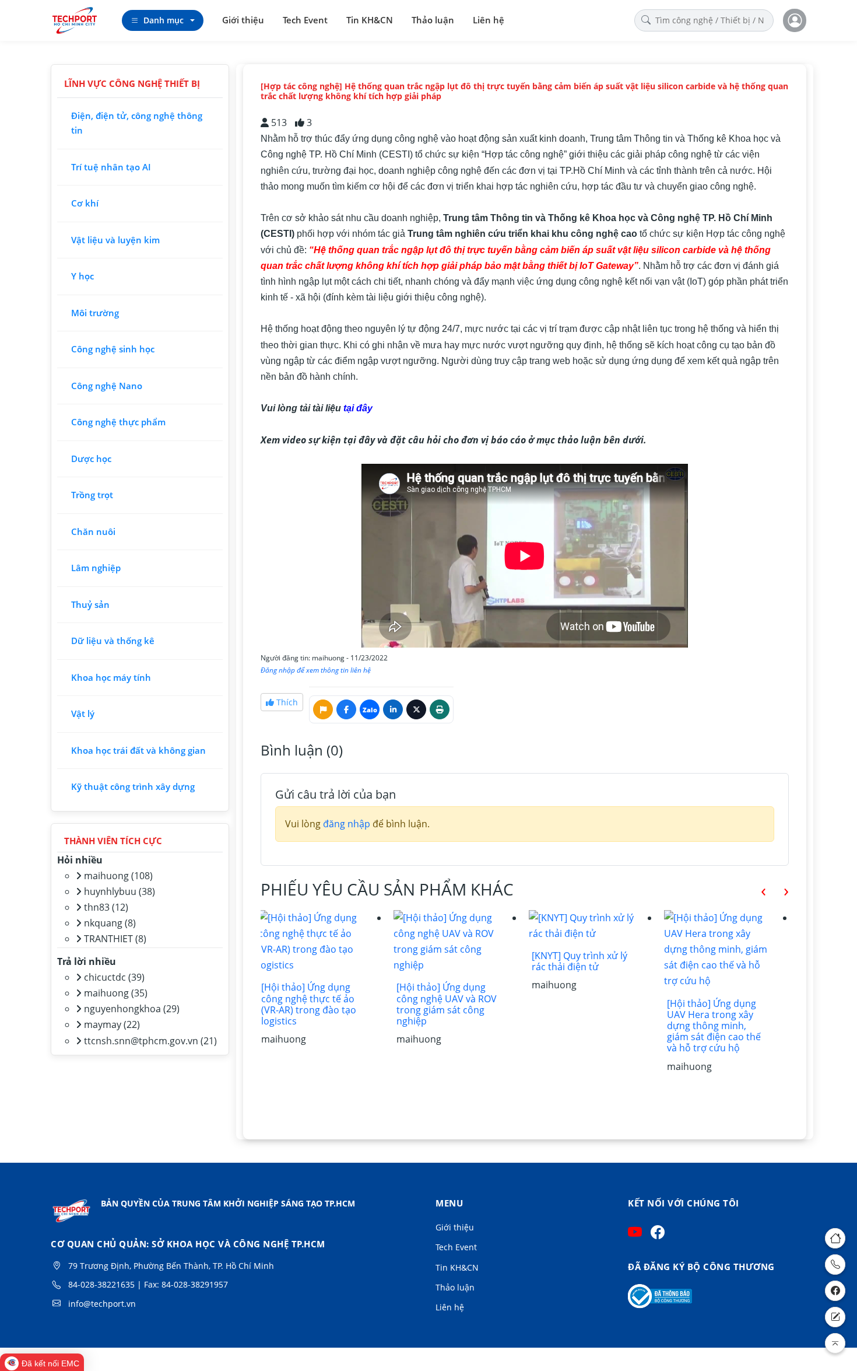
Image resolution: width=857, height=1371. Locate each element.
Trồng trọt (92, 495)
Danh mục (163, 20)
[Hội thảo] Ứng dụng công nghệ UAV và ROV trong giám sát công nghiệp (446, 1004)
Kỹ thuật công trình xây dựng (133, 786)
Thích (286, 702)
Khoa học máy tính (111, 677)
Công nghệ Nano (106, 385)
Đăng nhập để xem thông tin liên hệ (316, 670)
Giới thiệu (243, 20)
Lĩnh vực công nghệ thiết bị (132, 83)
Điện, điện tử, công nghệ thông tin (136, 123)
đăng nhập (346, 823)
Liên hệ (488, 20)
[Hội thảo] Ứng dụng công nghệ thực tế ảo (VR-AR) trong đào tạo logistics (308, 1004)
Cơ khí (85, 203)
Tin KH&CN (369, 20)
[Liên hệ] (835, 1317)
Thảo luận (433, 20)
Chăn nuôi (93, 531)
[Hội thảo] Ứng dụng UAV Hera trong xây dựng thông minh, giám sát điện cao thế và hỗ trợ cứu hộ (714, 1026)
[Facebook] (835, 1291)
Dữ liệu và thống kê (112, 640)
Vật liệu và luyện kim (115, 240)
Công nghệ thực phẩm (118, 422)
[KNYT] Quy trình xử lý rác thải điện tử (579, 961)
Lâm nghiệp (96, 567)
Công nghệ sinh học (112, 349)
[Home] (835, 1238)
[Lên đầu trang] (835, 1343)
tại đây (358, 408)
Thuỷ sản (90, 604)
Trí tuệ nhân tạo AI (111, 167)
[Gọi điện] (835, 1264)
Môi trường (95, 313)
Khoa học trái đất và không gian (138, 750)
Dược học (91, 458)
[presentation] (754, 890)
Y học (82, 276)
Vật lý (82, 713)
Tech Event (305, 20)
